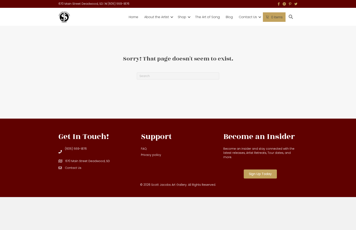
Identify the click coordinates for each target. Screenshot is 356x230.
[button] (172, 17)
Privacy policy (151, 155)
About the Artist (156, 17)
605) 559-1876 (119, 4)
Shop (182, 17)
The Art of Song (207, 17)
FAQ (144, 149)
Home (133, 17)
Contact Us (248, 17)
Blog (229, 17)
